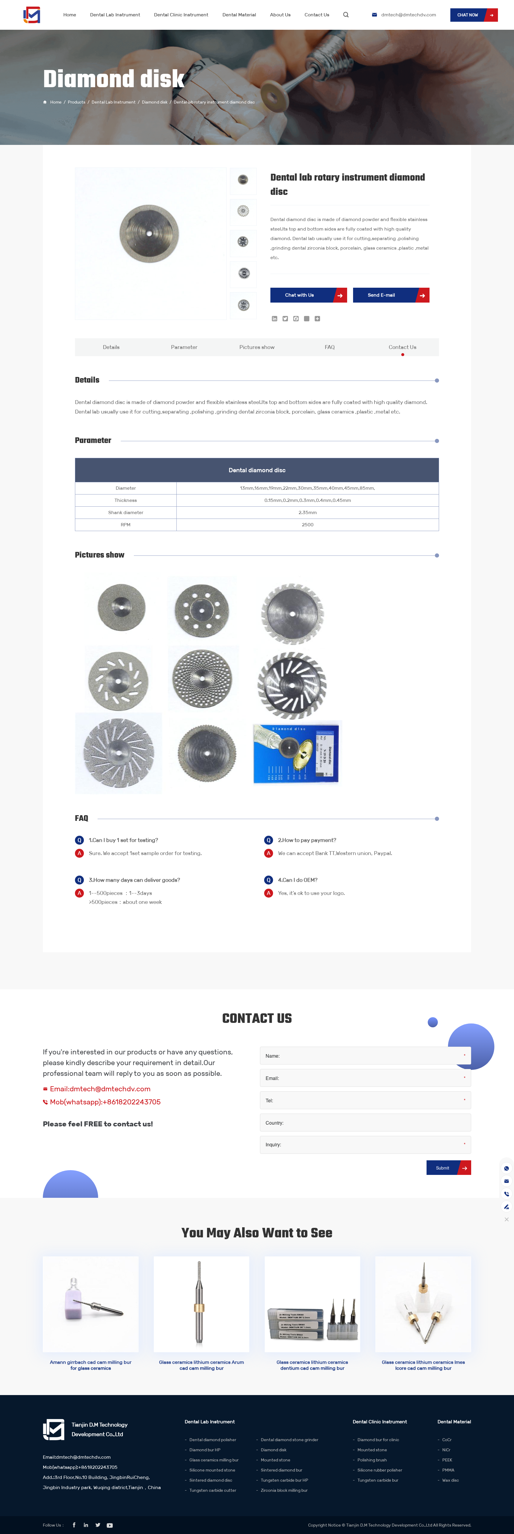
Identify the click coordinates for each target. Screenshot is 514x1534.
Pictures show (257, 347)
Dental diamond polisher (212, 1439)
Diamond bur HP (204, 1449)
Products (76, 102)
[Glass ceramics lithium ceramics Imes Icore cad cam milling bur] (423, 1304)
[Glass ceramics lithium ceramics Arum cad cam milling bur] (202, 1304)
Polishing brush (372, 1460)
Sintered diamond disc (210, 1480)
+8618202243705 (97, 1467)
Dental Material (239, 15)
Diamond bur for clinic (378, 1439)
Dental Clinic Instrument (181, 15)
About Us (280, 15)
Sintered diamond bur (281, 1470)
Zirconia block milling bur (284, 1490)
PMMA (448, 1470)
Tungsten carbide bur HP (284, 1480)
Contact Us (317, 15)
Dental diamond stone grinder (289, 1439)
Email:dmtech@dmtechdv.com (100, 1088)
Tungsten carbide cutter (212, 1490)
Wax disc (450, 1480)
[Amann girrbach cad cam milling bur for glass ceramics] (91, 1304)
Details (111, 347)
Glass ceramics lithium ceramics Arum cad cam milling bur (201, 1365)
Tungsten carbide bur (378, 1480)
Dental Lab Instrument (115, 15)
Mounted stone (275, 1460)
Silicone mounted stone (212, 1470)
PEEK (447, 1460)
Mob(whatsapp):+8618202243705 (105, 1102)
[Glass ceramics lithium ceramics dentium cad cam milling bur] (313, 1304)
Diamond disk (154, 102)
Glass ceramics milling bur (214, 1460)
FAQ (330, 347)
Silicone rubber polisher (380, 1470)
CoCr (447, 1439)
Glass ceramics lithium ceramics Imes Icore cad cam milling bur (423, 1365)
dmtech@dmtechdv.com (408, 15)
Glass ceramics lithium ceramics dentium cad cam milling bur (312, 1365)
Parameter (184, 347)
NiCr (446, 1449)
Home (69, 15)
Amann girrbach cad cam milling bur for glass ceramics (90, 1365)
